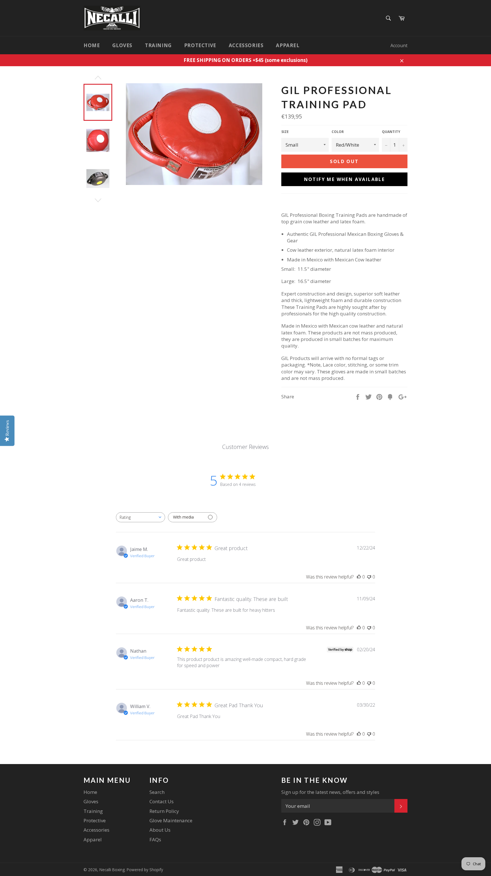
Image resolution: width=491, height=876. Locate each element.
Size (285, 132)
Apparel (287, 45)
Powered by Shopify (145, 869)
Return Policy (164, 811)
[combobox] (140, 517)
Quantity (391, 132)
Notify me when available (344, 179)
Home (92, 45)
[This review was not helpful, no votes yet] (369, 577)
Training (158, 45)
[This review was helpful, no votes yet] (359, 577)
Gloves (122, 45)
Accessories (246, 45)
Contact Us (161, 801)
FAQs (155, 839)
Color (338, 132)
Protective (200, 45)
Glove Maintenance (170, 820)
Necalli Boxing (112, 869)
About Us (159, 830)
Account (398, 45)
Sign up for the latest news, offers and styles (330, 792)
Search (157, 792)
